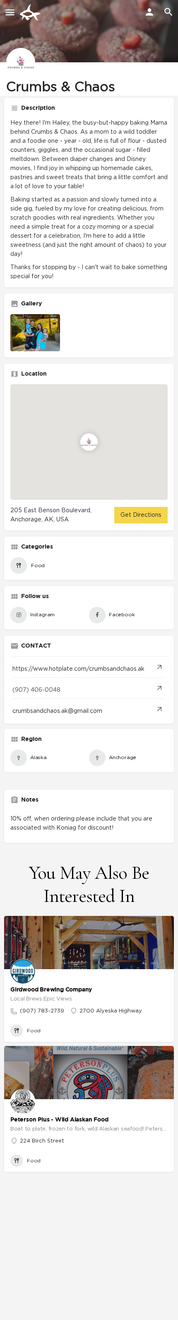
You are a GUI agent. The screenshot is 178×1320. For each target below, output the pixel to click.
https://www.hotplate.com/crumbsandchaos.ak (78, 669)
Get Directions (140, 515)
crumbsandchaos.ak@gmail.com (57, 711)
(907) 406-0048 (36, 690)
